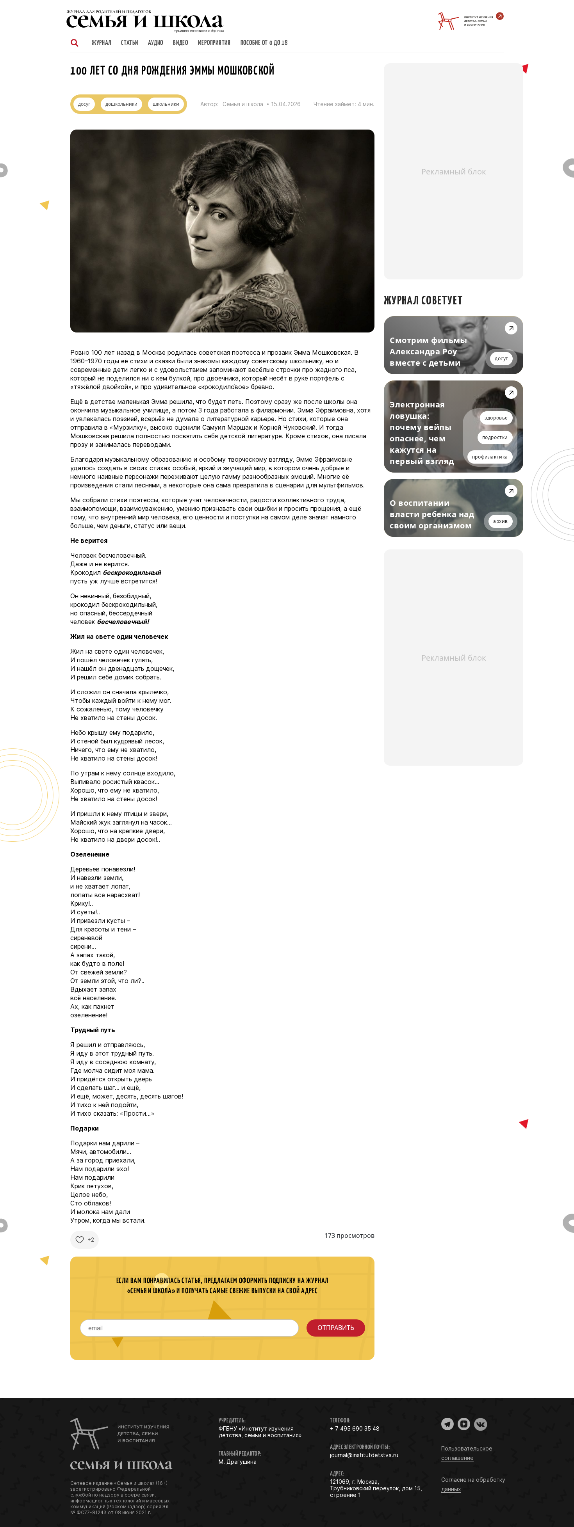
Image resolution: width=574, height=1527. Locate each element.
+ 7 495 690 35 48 (355, 1428)
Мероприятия (214, 43)
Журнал (101, 43)
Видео (180, 43)
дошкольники (121, 104)
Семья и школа (243, 104)
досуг (84, 104)
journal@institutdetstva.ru (364, 1455)
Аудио (156, 43)
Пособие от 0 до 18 (264, 43)
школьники (166, 104)
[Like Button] (79, 1240)
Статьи (129, 43)
